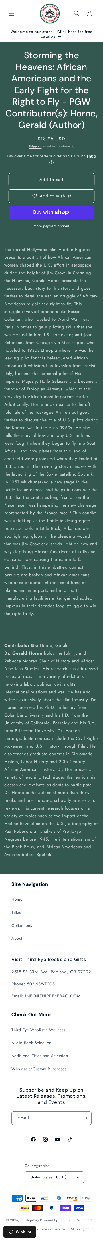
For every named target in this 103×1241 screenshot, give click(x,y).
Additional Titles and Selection (39, 1056)
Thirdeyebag (29, 1220)
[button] (11, 13)
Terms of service (53, 1229)
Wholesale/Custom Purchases (39, 1069)
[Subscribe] (85, 1118)
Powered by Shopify (55, 1220)
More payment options (52, 226)
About (16, 938)
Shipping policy (83, 1229)
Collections (21, 925)
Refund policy (86, 1220)
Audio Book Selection (31, 1043)
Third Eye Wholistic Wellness (38, 1030)
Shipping (35, 146)
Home (16, 899)
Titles (16, 912)
